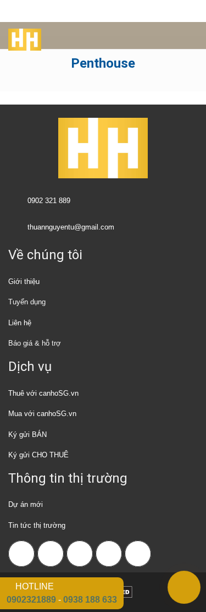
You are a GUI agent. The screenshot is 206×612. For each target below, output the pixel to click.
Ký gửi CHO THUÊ (38, 455)
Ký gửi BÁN (27, 434)
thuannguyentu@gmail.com (70, 227)
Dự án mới (25, 504)
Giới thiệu (24, 281)
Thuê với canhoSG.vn (43, 393)
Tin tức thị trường (36, 525)
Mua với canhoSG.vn (42, 413)
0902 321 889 (48, 200)
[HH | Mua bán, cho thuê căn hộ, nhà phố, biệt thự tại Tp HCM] (20, 36)
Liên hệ (19, 323)
